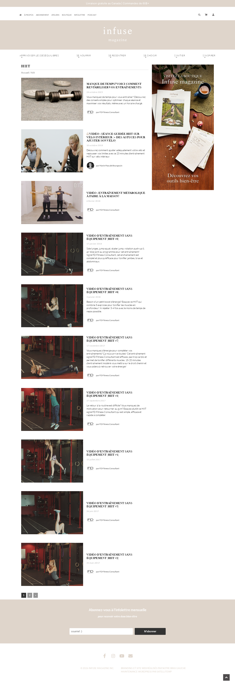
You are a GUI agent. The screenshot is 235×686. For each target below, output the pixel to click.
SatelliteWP (164, 671)
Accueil (25, 72)
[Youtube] (122, 656)
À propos (28, 15)
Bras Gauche (178, 668)
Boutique (67, 15)
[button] (213, 15)
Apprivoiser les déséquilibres (39, 55)
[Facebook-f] (105, 656)
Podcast (92, 15)
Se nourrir (84, 55)
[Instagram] (113, 656)
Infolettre (79, 15)
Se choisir (150, 55)
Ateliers (55, 15)
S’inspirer (209, 55)
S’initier (179, 55)
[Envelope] (130, 656)
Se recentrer (117, 55)
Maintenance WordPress (136, 671)
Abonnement (42, 15)
